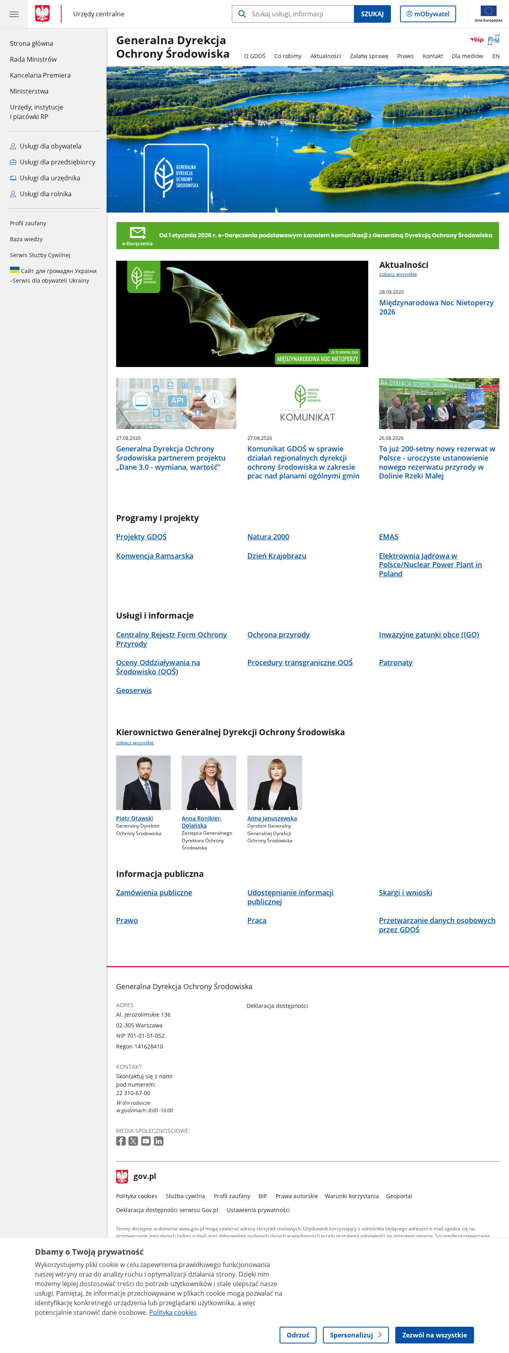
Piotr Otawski (134, 818)
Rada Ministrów (33, 59)
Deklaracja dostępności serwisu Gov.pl (167, 1210)
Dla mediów (467, 56)
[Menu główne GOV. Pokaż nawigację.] (14, 14)
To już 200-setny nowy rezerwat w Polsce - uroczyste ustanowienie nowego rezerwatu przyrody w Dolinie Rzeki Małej (437, 462)
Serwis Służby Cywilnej (40, 255)
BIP (262, 1196)
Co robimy (287, 56)
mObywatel (431, 15)
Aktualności (326, 56)
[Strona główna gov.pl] (44, 14)
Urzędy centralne (98, 13)
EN (496, 56)
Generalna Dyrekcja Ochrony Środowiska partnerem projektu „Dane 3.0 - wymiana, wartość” (170, 457)
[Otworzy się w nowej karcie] (121, 1141)
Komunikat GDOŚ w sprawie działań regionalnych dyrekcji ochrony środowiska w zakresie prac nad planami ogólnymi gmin (303, 462)
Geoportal (399, 1196)
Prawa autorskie (297, 1196)
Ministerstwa (29, 91)
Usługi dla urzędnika (49, 178)
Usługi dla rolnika (45, 193)
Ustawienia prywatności (258, 1210)
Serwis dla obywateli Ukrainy (53, 275)
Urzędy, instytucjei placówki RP (36, 112)
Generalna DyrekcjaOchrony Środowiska (173, 47)
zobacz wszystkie (398, 274)
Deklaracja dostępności (277, 1005)
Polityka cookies (136, 1196)
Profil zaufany (28, 223)
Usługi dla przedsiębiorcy (56, 162)
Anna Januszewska (272, 818)
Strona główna (40, 43)
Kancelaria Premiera (40, 75)
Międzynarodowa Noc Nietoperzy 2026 (436, 307)
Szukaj (372, 14)
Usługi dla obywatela (50, 146)
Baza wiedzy (26, 239)
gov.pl (144, 1177)
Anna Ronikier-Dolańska (202, 821)
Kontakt (433, 56)
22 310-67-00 (133, 1093)
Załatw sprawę (369, 56)
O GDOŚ (255, 56)
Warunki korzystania (352, 1196)
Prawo (405, 56)
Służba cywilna (185, 1196)
